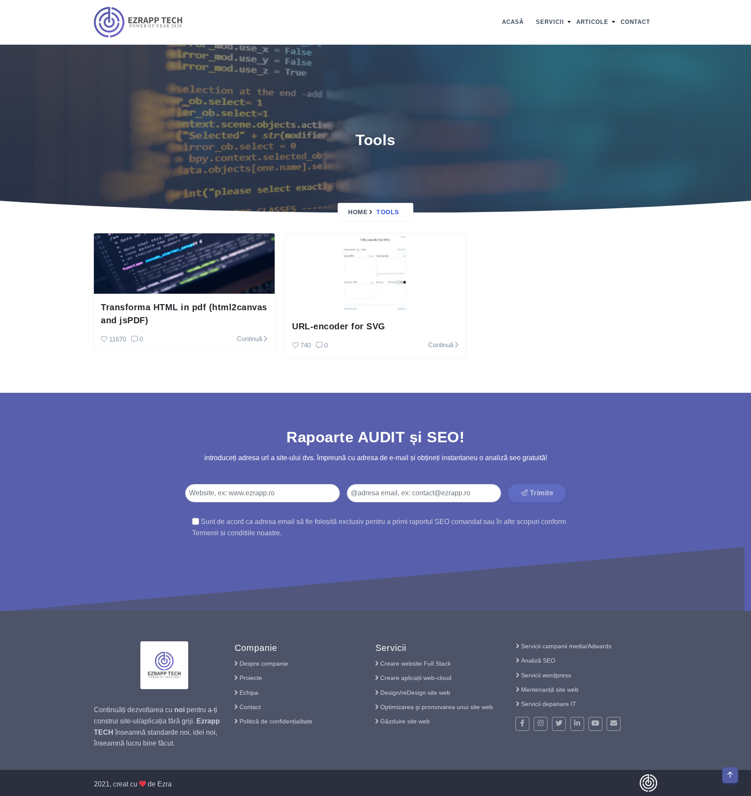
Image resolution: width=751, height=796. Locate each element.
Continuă (250, 338)
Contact (635, 22)
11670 (117, 339)
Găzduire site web (405, 721)
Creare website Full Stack (415, 663)
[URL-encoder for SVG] (375, 272)
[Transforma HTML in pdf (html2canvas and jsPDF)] (184, 263)
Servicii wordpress (546, 675)
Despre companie (263, 663)
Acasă (513, 22)
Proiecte (250, 677)
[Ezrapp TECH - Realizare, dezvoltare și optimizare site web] (138, 21)
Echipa (248, 692)
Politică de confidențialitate (275, 721)
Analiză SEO (538, 660)
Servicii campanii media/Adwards (566, 646)
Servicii (550, 22)
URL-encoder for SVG (338, 326)
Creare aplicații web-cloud (416, 677)
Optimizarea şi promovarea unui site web (436, 706)
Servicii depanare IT (548, 703)
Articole (592, 22)
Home (357, 212)
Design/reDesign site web (415, 692)
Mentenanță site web (549, 689)
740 (305, 345)
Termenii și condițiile (223, 533)
